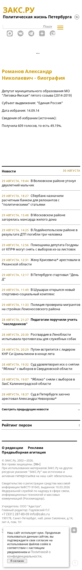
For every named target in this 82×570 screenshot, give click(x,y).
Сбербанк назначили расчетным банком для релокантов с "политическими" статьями (32, 200)
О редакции (12, 447)
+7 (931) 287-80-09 (15, 514)
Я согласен (17, 560)
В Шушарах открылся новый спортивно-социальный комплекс (38, 291)
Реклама (35, 447)
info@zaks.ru (40, 514)
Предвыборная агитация (24, 452)
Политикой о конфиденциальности (29, 554)
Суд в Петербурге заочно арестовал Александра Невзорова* (36, 396)
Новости (9, 171)
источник (47, 118)
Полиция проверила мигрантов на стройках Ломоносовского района (41, 306)
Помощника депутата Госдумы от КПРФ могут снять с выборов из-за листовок (40, 247)
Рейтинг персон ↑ (41, 425)
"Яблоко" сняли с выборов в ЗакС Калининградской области (38, 381)
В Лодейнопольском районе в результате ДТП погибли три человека (39, 232)
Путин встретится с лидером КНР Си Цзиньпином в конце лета (38, 351)
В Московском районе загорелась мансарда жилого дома (33, 217)
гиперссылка (25, 476)
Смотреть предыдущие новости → (41, 409)
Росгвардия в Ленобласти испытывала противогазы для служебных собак (39, 336)
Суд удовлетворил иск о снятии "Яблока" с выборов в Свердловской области (40, 366)
